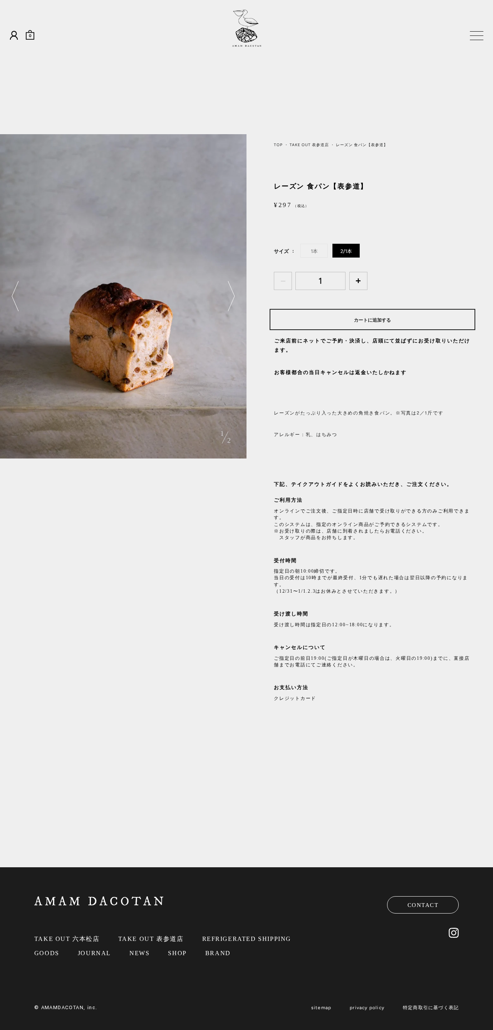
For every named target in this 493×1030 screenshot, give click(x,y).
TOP (278, 144)
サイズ (281, 251)
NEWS (139, 953)
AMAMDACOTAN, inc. (69, 1007)
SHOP (177, 953)
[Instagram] (454, 935)
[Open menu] (475, 37)
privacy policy (367, 1007)
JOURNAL (94, 953)
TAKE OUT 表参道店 (309, 144)
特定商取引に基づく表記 (431, 1007)
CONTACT (423, 905)
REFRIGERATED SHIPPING (247, 939)
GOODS (46, 953)
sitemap (321, 1007)
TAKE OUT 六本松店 (67, 939)
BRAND (218, 953)
